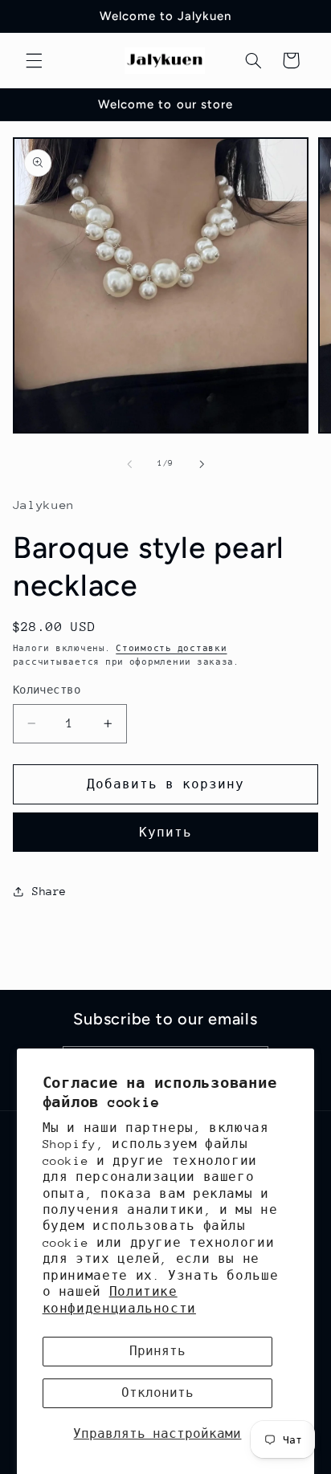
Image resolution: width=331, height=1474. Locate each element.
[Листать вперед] (201, 464)
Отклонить (157, 1392)
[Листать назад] (129, 464)
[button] (33, 60)
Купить (165, 832)
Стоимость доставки (171, 649)
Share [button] (49, 891)
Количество (46, 690)
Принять (157, 1351)
